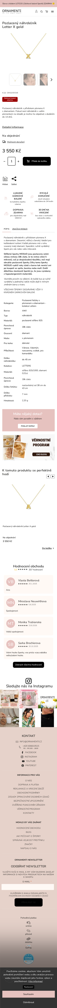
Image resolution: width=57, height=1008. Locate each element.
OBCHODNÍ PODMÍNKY (28, 792)
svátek (36, 350)
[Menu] (52, 12)
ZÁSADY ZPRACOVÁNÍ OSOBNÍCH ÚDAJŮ (28, 796)
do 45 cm (26, 359)
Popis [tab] (6, 229)
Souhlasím (28, 994)
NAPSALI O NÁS (29, 848)
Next (53, 476)
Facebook (30, 752)
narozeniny (27, 350)
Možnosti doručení (15, 142)
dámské (25, 343)
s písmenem (27, 338)
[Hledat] (41, 11)
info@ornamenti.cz (31, 741)
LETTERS (26, 365)
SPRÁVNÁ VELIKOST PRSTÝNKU (28, 840)
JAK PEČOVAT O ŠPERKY (28, 836)
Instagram (31, 756)
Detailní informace (13, 127)
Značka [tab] (19, 229)
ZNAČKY (28, 844)
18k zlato (26, 326)
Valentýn (34, 347)
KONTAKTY (28, 813)
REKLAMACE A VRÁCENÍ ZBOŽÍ (28, 788)
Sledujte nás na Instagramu (29, 686)
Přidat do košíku (39, 161)
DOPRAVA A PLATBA (28, 784)
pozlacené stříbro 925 (32, 320)
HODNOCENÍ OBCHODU (29, 828)
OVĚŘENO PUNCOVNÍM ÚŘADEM (28, 805)
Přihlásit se (28, 902)
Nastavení (28, 987)
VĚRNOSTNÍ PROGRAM (28, 809)
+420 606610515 (31, 746)
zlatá (24, 310)
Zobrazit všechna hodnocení (28, 664)
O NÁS (28, 780)
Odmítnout (28, 1002)
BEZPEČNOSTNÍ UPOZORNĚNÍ (28, 800)
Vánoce (25, 347)
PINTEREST (30, 765)
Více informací (35, 981)
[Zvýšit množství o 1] (18, 161)
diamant (26, 333)
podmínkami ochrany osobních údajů (28, 895)
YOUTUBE (31, 761)
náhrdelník (27, 315)
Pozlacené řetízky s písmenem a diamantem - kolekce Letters (34, 303)
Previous (47, 476)
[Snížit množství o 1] (4, 161)
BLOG (28, 832)
